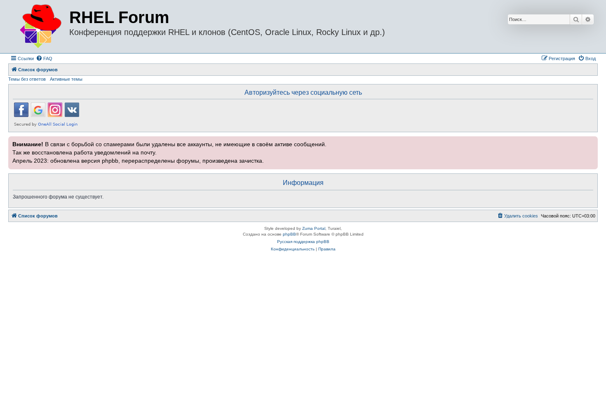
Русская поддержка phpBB (303, 241)
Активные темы (66, 79)
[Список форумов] (39, 26)
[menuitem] (44, 58)
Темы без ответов (27, 79)
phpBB (289, 234)
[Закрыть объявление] (591, 142)
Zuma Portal (313, 228)
